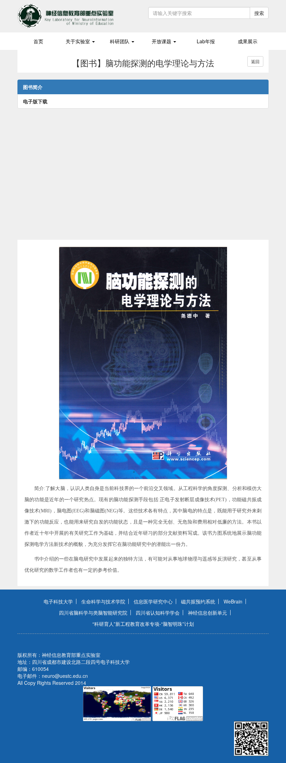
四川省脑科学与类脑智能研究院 (93, 612)
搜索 (259, 12)
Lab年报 (206, 41)
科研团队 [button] (120, 41)
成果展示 (247, 41)
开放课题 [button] (162, 41)
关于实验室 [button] (78, 41)
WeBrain (233, 601)
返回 (255, 61)
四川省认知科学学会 (158, 612)
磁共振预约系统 (198, 601)
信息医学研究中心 (153, 601)
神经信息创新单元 (207, 612)
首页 (38, 41)
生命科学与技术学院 (103, 601)
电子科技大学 (58, 601)
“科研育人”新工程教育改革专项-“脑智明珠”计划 (143, 623)
